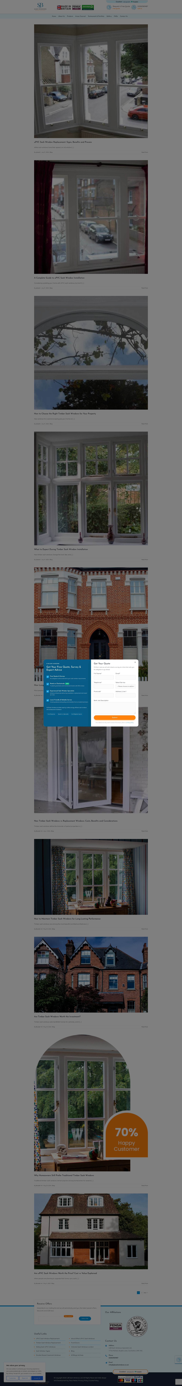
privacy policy (130, 722)
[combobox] (104, 695)
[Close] (135, 662)
